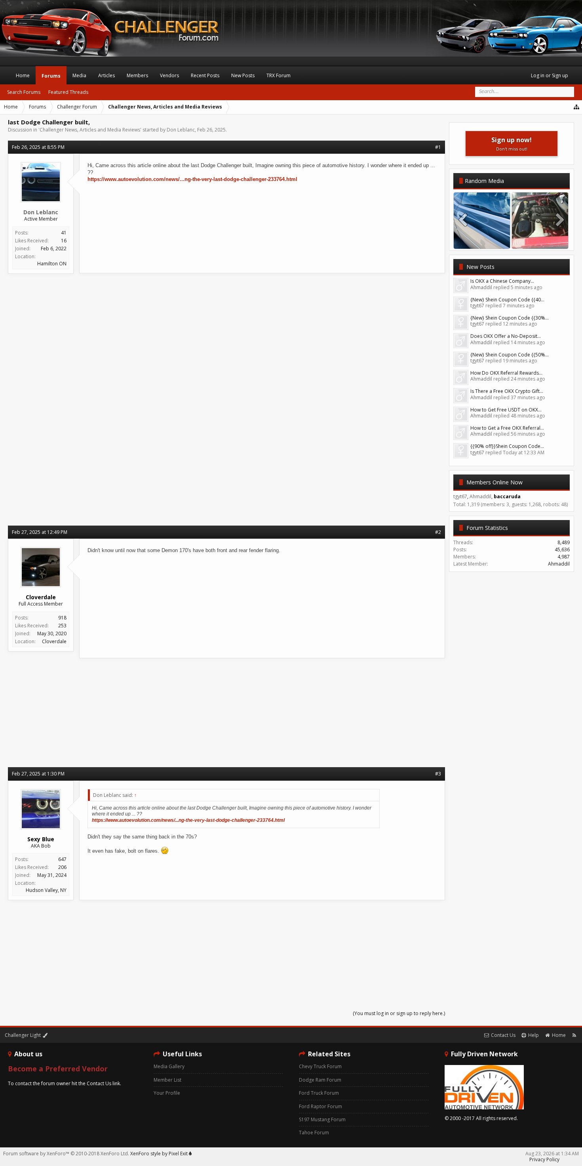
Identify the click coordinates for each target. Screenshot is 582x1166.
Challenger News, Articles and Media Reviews (90, 129)
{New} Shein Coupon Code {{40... (507, 299)
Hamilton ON (52, 263)
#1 (438, 147)
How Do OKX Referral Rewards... (506, 373)
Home (23, 75)
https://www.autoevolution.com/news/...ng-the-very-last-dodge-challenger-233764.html (192, 179)
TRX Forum (278, 75)
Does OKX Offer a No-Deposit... (505, 336)
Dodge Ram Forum (320, 1079)
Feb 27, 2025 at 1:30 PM (38, 773)
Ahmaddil (559, 563)
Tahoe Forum (314, 1132)
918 (62, 617)
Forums (51, 75)
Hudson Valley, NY (46, 890)
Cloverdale (54, 641)
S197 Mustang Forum (322, 1119)
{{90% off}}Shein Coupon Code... (507, 446)
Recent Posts (205, 75)
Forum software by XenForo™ (66, 1153)
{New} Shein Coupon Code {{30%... (509, 317)
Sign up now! (511, 143)
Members (137, 75)
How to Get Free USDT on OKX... (506, 409)
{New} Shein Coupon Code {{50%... (509, 354)
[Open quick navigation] (577, 107)
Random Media (484, 181)
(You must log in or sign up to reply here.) (399, 1013)
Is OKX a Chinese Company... (502, 281)
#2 (438, 532)
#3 (438, 773)
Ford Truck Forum (319, 1093)
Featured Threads (68, 92)
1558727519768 (540, 241)
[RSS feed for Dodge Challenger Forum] (574, 1035)
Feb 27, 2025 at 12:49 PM (39, 532)
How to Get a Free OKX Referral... (507, 428)
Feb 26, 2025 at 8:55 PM (38, 147)
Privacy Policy (544, 1159)
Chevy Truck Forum (320, 1066)
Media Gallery (169, 1066)
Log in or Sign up (549, 75)
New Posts (480, 267)
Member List (167, 1079)
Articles (106, 75)
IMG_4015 (482, 241)
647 (62, 859)
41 (64, 232)
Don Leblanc (181, 129)
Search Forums (23, 92)
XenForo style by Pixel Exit (159, 1153)
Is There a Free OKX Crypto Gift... (506, 391)
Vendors (169, 75)
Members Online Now (494, 482)
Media (79, 75)
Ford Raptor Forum (320, 1106)
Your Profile (167, 1093)
